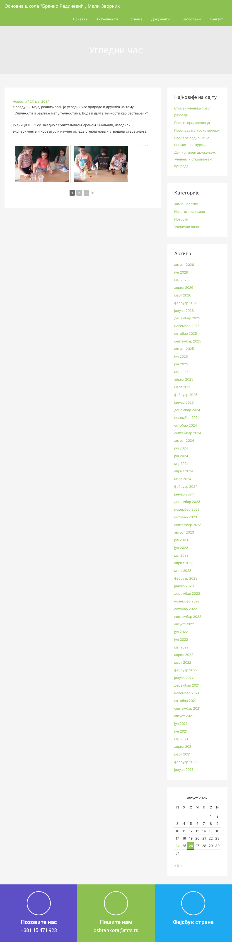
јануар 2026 (184, 310)
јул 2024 (181, 448)
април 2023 (183, 563)
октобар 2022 (185, 609)
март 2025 (182, 387)
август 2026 (184, 264)
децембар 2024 (187, 410)
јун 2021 (181, 731)
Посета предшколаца (192, 123)
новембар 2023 (187, 509)
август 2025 (184, 349)
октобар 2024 (185, 425)
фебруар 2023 (186, 578)
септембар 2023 (187, 525)
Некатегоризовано (189, 211)
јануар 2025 (184, 402)
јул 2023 (181, 540)
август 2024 (184, 440)
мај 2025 (181, 372)
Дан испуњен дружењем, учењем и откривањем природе (195, 159)
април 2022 (183, 655)
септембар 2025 (187, 341)
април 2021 (183, 746)
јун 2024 (181, 456)
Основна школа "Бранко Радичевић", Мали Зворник (62, 6)
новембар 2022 (187, 601)
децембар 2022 (187, 593)
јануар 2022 (184, 678)
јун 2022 (181, 639)
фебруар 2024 (186, 486)
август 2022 (184, 624)
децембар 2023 (187, 502)
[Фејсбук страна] (193, 903)
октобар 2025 (185, 333)
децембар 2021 (187, 685)
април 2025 (183, 379)
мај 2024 (181, 463)
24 (177, 846)
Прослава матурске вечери (196, 130)
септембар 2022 (187, 616)
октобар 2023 (185, 517)
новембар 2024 (187, 417)
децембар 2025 (187, 318)
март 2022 (182, 662)
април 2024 (183, 471)
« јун (178, 865)
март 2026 (182, 295)
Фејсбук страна (193, 922)
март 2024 (182, 479)
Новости (20, 101)
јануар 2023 (184, 586)
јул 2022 (181, 632)
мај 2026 (181, 280)
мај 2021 (181, 739)
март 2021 (182, 754)
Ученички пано (186, 227)
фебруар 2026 (185, 303)
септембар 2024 (187, 433)
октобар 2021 (185, 701)
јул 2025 (181, 356)
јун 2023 (181, 548)
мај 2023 (181, 555)
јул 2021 (180, 723)
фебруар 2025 (185, 395)
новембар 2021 (186, 693)
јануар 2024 (184, 494)
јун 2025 (181, 364)
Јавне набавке (186, 204)
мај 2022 (181, 647)
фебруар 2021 (185, 762)
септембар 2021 (187, 708)
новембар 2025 (187, 326)
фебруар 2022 (185, 670)
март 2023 (182, 570)
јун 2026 (181, 272)
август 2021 (183, 716)
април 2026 (183, 287)
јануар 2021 (183, 769)
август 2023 (184, 532)
